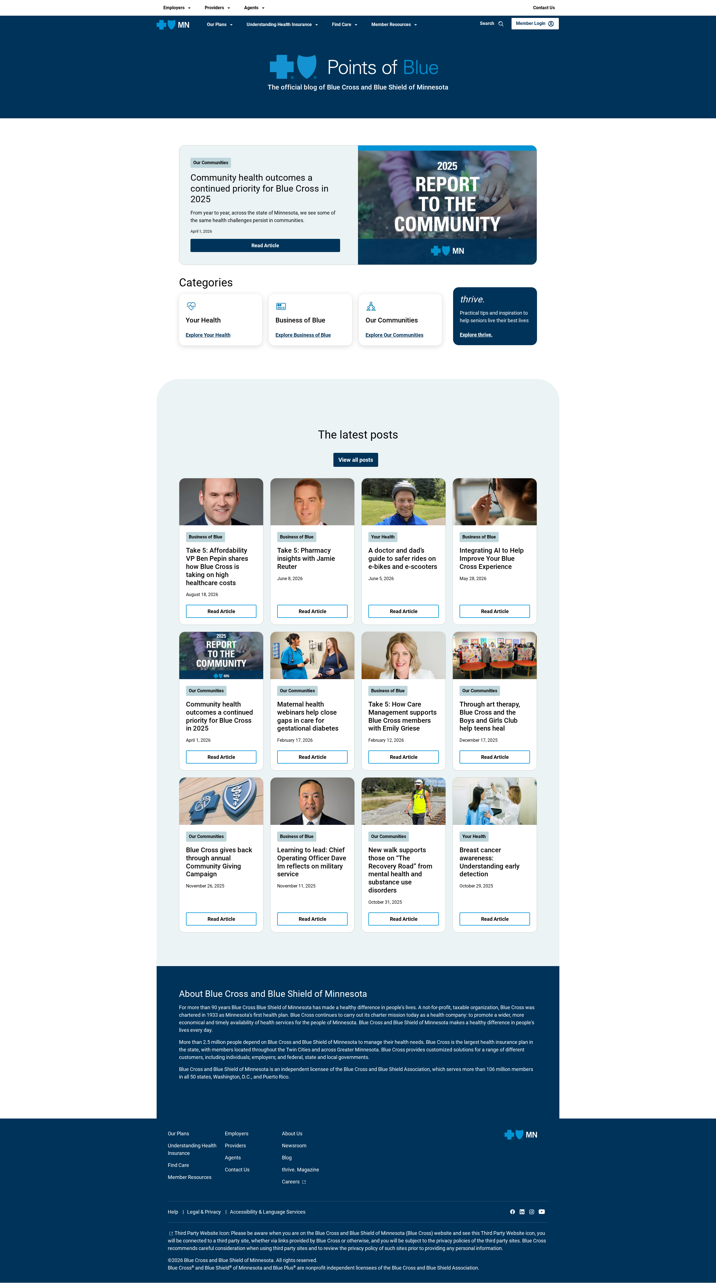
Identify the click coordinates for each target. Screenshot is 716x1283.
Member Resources (391, 24)
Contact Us (544, 7)
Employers (174, 7)
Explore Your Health (208, 335)
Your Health (383, 537)
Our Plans (217, 24)
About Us (292, 1133)
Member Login (530, 23)
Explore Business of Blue (303, 335)
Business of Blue (205, 537)
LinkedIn (522, 1211)
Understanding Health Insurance (279, 24)
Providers (214, 7)
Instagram (531, 1211)
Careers (294, 1182)
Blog (287, 1157)
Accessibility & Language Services (267, 1212)
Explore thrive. (476, 335)
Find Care (341, 24)
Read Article (265, 245)
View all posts (355, 459)
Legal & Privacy (204, 1212)
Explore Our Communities (394, 335)
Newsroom (294, 1145)
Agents (251, 7)
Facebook (512, 1211)
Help (173, 1212)
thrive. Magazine (300, 1170)
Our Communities (210, 162)
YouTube (541, 1211)
